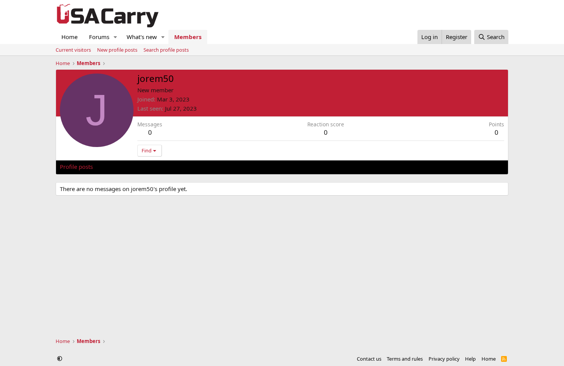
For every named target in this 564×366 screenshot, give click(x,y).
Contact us (369, 358)
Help (470, 358)
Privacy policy (444, 358)
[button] (115, 37)
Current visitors (73, 49)
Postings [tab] (155, 166)
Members (187, 37)
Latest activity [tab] (119, 166)
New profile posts (117, 49)
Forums (99, 37)
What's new (142, 37)
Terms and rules (405, 358)
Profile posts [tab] (76, 166)
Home (69, 37)
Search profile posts (166, 49)
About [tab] (183, 166)
